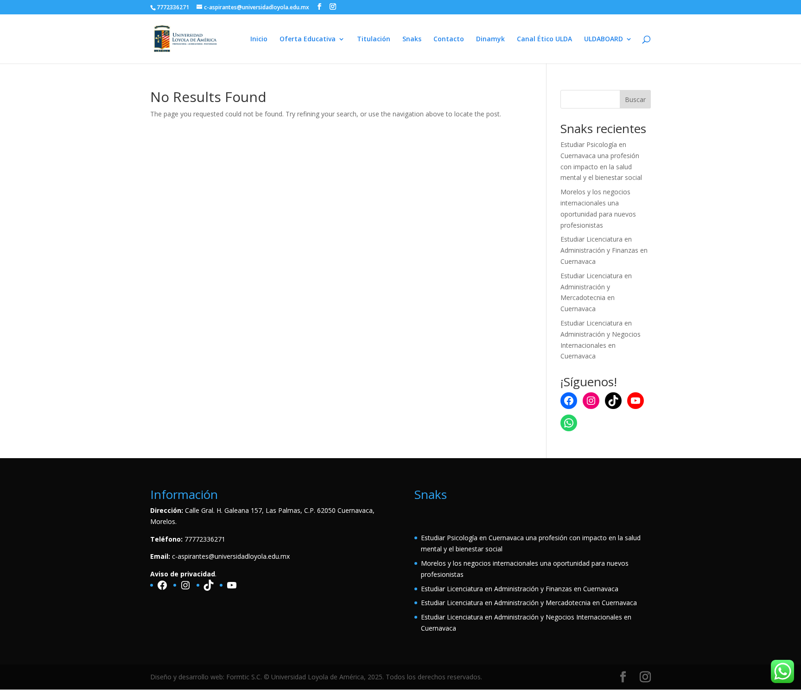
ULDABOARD (603, 39)
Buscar (635, 99)
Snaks (411, 39)
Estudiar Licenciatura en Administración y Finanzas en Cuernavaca (604, 250)
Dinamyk (490, 39)
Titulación (373, 39)
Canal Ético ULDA (544, 39)
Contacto (448, 39)
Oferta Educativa (308, 39)
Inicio (258, 39)
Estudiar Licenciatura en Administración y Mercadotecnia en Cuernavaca (529, 602)
